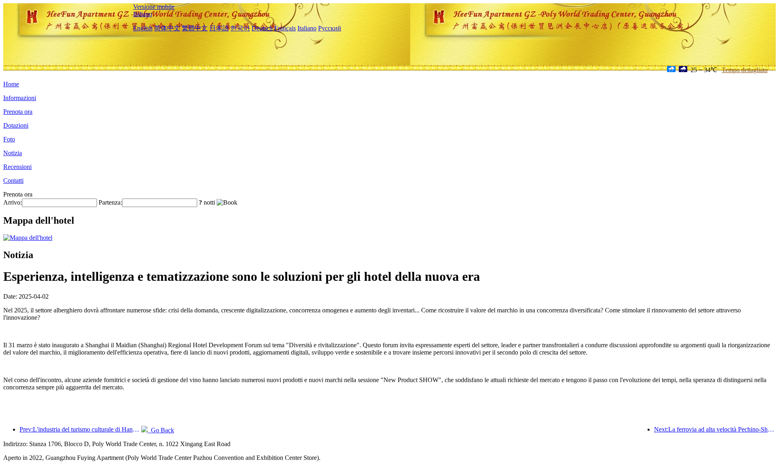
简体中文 (167, 28)
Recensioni (17, 166)
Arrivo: (12, 202)
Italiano (142, 14)
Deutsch (262, 28)
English (143, 28)
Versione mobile (153, 6)
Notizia (12, 153)
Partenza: (110, 202)
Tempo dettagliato (745, 69)
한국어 (240, 28)
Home (11, 84)
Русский (329, 28)
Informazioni (19, 97)
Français (285, 28)
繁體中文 (195, 28)
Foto (9, 139)
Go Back (161, 430)
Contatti (13, 180)
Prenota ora (17, 111)
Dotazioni (15, 125)
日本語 (219, 28)
